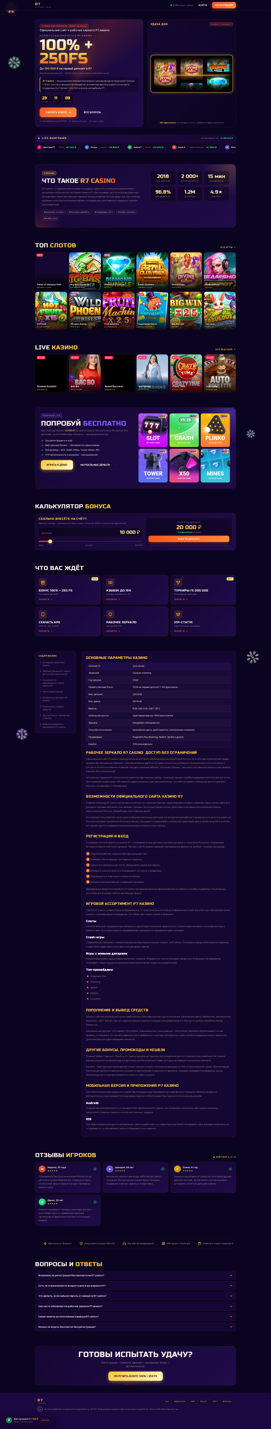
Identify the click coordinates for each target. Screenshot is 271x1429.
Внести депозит (189, 538)
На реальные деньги (95, 465)
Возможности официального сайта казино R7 (53, 682)
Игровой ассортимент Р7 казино (55, 699)
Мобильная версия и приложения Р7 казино (54, 725)
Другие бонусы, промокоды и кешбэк (56, 717)
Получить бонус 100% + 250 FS (135, 1376)
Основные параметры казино (53, 664)
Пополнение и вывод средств (53, 708)
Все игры (227, 247)
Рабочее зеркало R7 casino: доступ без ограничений (57, 672)
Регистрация (224, 5)
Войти (203, 5)
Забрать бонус (56, 112)
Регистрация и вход (53, 691)
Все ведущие (224, 349)
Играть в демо (57, 465)
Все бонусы (92, 112)
